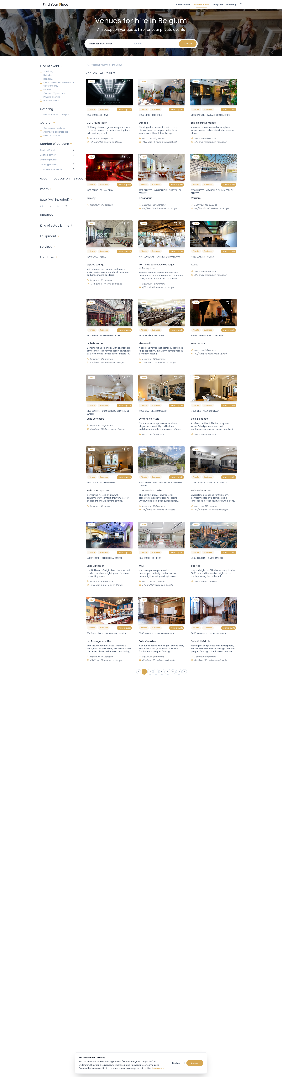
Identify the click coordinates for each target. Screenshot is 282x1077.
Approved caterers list (55, 131)
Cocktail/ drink (48, 149)
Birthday (47, 75)
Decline (176, 1063)
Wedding (48, 71)
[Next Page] (184, 671)
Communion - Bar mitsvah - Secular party (58, 84)
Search (188, 43)
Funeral (47, 89)
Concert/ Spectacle (54, 93)
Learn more (158, 1068)
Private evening (51, 96)
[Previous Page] (138, 671)
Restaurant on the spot (56, 114)
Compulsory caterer (54, 127)
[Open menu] (240, 4)
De (41, 205)
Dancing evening (49, 164)
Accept (195, 1063)
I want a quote (124, 109)
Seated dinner (48, 154)
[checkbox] (41, 71)
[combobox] (108, 43)
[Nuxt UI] (55, 4)
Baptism (48, 78)
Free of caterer (51, 135)
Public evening (51, 100)
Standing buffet (48, 159)
